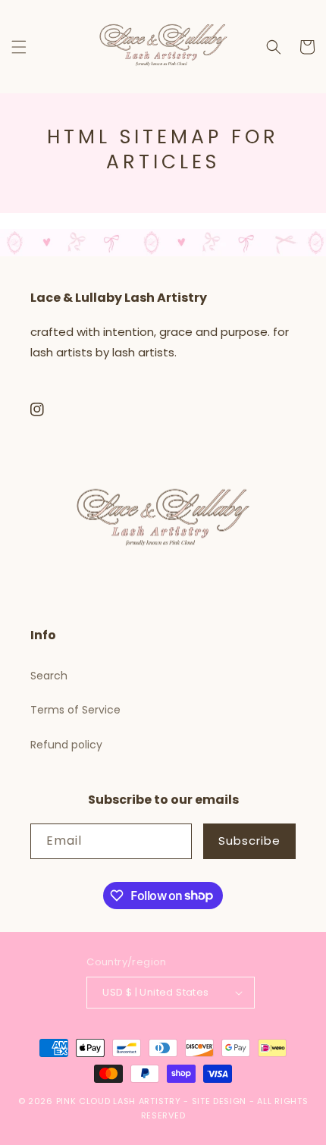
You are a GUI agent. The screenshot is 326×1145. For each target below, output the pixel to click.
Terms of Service (75, 709)
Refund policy (66, 744)
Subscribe (249, 841)
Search (48, 675)
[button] (19, 47)
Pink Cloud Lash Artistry (118, 1101)
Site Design (219, 1101)
